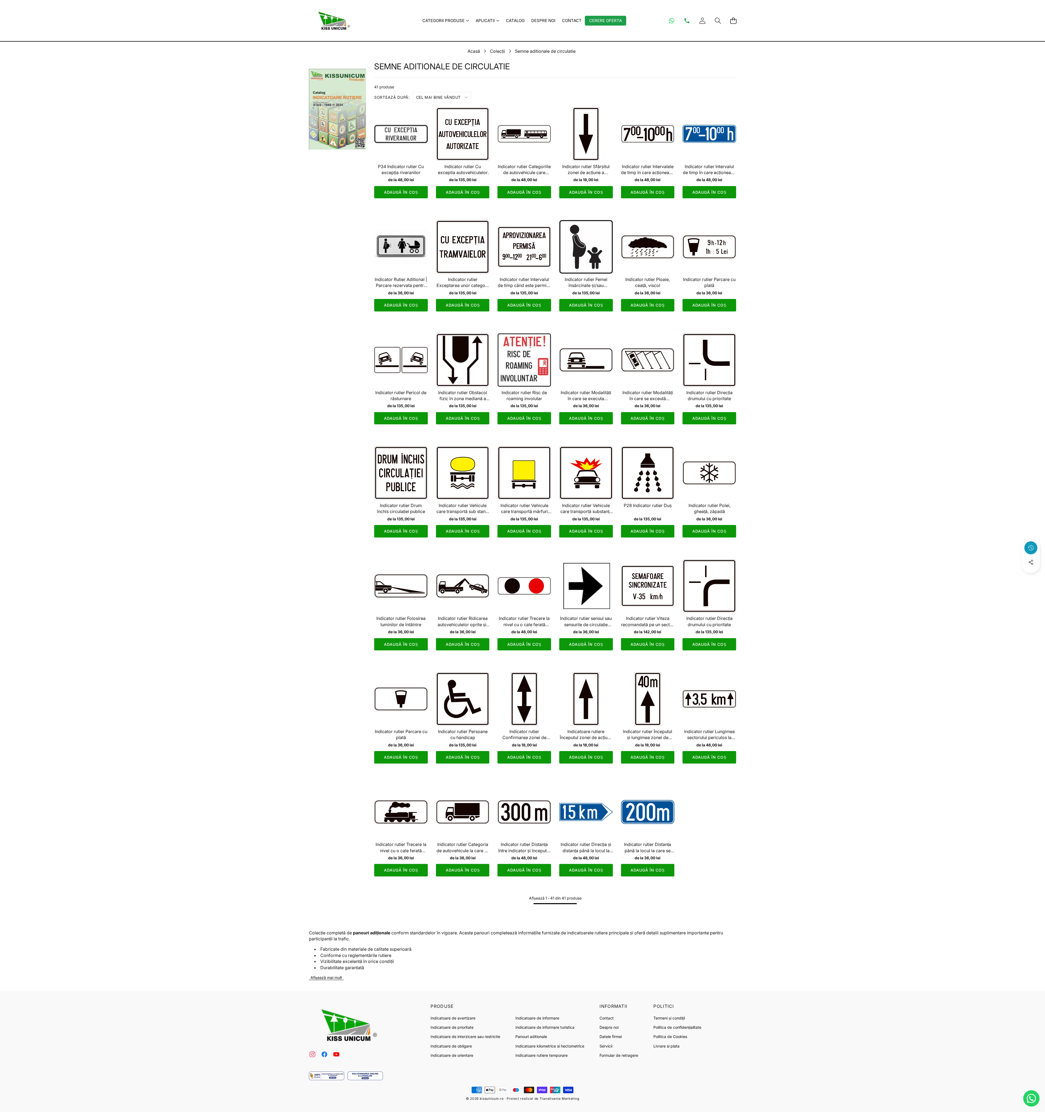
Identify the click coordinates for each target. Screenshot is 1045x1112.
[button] (718, 20)
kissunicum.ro (492, 1098)
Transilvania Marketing (559, 1098)
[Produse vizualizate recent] (1030, 547)
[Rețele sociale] (1030, 562)
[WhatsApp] (672, 20)
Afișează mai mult (326, 977)
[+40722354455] (687, 20)
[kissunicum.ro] (333, 20)
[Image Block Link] (326, 1075)
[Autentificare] (702, 20)
